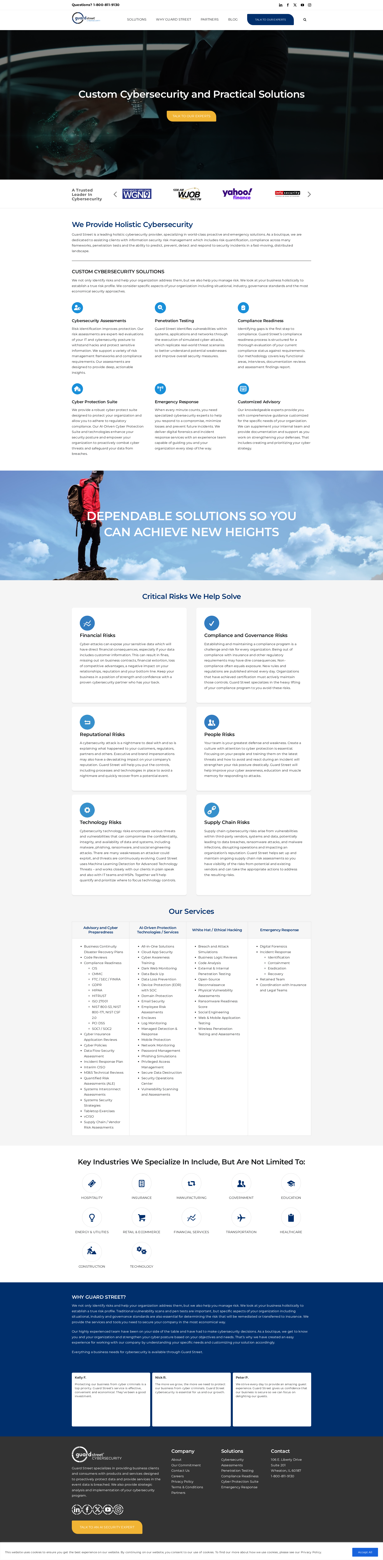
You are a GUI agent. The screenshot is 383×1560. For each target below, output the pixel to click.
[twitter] (98, 1510)
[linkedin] (77, 1510)
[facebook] (87, 1510)
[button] (305, 19)
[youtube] (108, 1510)
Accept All (365, 1552)
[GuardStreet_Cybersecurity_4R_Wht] (97, 1448)
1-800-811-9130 (106, 5)
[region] (191, 1551)
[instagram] (118, 1510)
